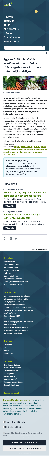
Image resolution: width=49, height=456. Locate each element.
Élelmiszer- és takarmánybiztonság (17, 307)
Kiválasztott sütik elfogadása (24, 449)
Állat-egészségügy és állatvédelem (17, 296)
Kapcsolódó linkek (11, 276)
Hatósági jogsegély (11, 379)
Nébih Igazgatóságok (12, 365)
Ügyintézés (8, 341)
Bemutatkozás (9, 261)
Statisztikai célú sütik (15, 422)
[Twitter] (16, 239)
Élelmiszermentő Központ (13, 382)
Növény (7, 350)
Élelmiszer (8, 344)
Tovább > (9, 206)
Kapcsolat (8, 361)
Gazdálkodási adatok (12, 267)
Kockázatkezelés (10, 319)
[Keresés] (43, 48)
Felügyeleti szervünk (12, 270)
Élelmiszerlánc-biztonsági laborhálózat (18, 310)
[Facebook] (10, 239)
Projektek (7, 273)
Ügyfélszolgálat (10, 376)
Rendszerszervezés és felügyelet (16, 330)
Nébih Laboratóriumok (12, 368)
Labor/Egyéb (8, 353)
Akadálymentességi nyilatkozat (16, 281)
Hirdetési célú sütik (14, 427)
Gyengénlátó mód (37, 11)
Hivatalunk (8, 258)
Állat (5, 347)
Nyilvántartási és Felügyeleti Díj (16, 327)
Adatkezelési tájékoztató (13, 278)
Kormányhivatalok (11, 370)
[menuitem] (24, 17)
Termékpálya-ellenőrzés (13, 333)
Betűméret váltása (45, 52)
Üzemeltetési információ (13, 284)
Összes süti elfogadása (24, 442)
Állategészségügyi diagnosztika (16, 299)
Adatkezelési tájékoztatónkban (17, 400)
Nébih (12, 4)
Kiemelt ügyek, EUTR (12, 316)
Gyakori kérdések (11, 393)
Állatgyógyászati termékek (14, 302)
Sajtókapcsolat (9, 373)
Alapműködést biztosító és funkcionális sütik (22, 434)
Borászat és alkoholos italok (14, 304)
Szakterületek (10, 292)
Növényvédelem (10, 324)
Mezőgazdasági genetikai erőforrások (18, 321)
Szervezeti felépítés (11, 264)
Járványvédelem (10, 313)
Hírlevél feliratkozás (11, 385)
